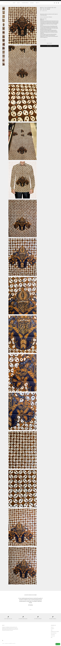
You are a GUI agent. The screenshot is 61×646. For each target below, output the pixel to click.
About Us (37, 2)
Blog (51, 637)
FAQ (51, 630)
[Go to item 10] (3, 44)
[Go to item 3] (3, 16)
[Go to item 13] (3, 56)
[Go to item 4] (3, 20)
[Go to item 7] (3, 32)
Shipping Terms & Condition (55, 631)
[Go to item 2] (3, 12)
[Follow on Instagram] (2, 640)
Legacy (18, 2)
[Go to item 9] (3, 40)
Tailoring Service (25, 2)
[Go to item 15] (3, 64)
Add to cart (49, 43)
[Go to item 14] (3, 60)
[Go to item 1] (3, 8)
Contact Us (52, 628)
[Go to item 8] (3, 36)
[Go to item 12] (3, 52)
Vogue (14, 2)
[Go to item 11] (3, 48)
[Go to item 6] (3, 28)
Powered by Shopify (12, 643)
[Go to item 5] (3, 24)
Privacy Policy (53, 634)
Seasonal (32, 2)
